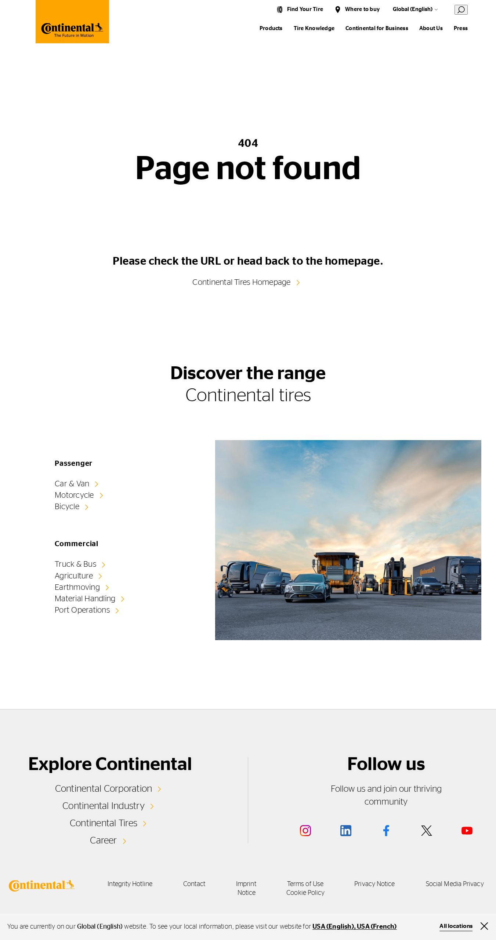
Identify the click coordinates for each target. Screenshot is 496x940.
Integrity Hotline (130, 884)
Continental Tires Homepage (241, 282)
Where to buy (362, 9)
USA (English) (333, 926)
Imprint (246, 884)
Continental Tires (103, 823)
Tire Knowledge (314, 28)
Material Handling (85, 599)
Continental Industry (103, 806)
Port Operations (82, 610)
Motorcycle (74, 495)
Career (103, 840)
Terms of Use (305, 884)
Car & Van (72, 484)
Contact (194, 884)
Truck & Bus (75, 564)
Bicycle (67, 506)
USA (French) (377, 926)
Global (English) (412, 9)
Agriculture (74, 576)
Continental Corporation (103, 789)
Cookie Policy (305, 893)
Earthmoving (77, 587)
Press (461, 28)
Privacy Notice (374, 884)
